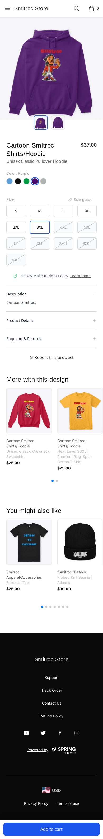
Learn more (80, 275)
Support (52, 677)
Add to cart (51, 829)
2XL (16, 227)
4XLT (16, 259)
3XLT (87, 243)
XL (87, 210)
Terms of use (68, 803)
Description (16, 293)
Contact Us (51, 703)
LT (16, 243)
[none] (80, 199)
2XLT (63, 243)
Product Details (19, 320)
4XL (63, 227)
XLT (40, 243)
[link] (29, 411)
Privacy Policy (36, 803)
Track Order (51, 690)
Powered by (37, 749)
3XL (40, 227)
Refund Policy (51, 716)
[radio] (16, 211)
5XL (87, 227)
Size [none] (10, 200)
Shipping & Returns (23, 338)
